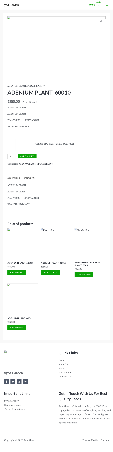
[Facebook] (6, 381)
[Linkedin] (25, 381)
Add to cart (27, 156)
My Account (65, 372)
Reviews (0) (28, 177)
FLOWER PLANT (36, 85)
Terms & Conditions (14, 408)
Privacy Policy (11, 400)
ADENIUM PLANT (16, 85)
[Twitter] (12, 381)
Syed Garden (11, 5)
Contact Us (65, 376)
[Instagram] (19, 381)
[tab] (13, 178)
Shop (61, 368)
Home (62, 360)
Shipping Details (12, 404)
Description (13, 177)
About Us (63, 364)
